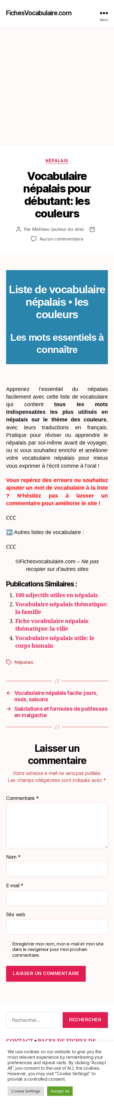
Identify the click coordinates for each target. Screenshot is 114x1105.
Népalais (57, 160)
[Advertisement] (57, 86)
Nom (13, 857)
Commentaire (22, 798)
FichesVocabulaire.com (38, 13)
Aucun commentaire (61, 239)
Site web (15, 914)
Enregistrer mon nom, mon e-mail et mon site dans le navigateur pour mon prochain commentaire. (57, 949)
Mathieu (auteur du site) (58, 229)
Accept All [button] (60, 1091)
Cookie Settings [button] (25, 1091)
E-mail (14, 886)
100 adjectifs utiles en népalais (56, 595)
